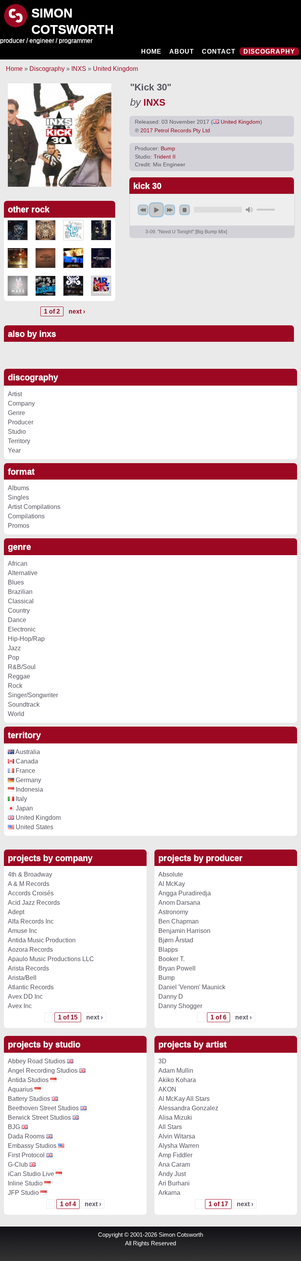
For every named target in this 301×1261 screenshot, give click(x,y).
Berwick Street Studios (39, 1117)
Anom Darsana (179, 902)
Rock (15, 685)
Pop (13, 657)
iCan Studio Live (31, 1174)
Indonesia (28, 789)
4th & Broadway (30, 874)
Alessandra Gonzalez (188, 1108)
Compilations (26, 516)
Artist (15, 394)
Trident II (165, 157)
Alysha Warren (178, 1145)
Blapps (168, 949)
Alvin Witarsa (176, 1136)
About (181, 51)
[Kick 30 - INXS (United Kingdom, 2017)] (59, 135)
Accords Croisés (31, 893)
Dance (17, 620)
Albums (18, 488)
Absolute (170, 874)
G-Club (18, 1164)
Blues (16, 582)
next (169, 209)
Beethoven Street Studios (43, 1108)
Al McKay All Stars (184, 1098)
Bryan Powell (177, 968)
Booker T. (171, 959)
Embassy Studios (32, 1145)
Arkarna (169, 1192)
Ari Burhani (174, 1183)
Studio (17, 431)
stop (184, 209)
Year (14, 450)
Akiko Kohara (177, 1080)
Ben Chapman (178, 921)
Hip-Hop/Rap (26, 638)
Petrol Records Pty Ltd (182, 130)
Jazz (14, 648)
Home (151, 51)
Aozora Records (30, 949)
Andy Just (172, 1174)
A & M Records (28, 883)
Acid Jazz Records (34, 902)
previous (143, 209)
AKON (167, 1089)
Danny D (170, 996)
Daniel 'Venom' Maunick (191, 987)
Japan (23, 808)
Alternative (23, 573)
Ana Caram (174, 1164)
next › (77, 311)
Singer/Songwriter (33, 695)
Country (19, 610)
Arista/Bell (22, 977)
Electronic (22, 629)
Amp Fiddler (175, 1155)
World (16, 714)
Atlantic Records (31, 987)
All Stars (170, 1127)
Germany (27, 780)
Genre (16, 413)
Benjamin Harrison (184, 930)
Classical (21, 601)
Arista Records (28, 968)
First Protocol (26, 1155)
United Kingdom (115, 68)
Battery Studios (29, 1098)
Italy (20, 799)
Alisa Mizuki (175, 1117)
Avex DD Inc (25, 996)
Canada (26, 761)
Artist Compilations (34, 506)
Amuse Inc (22, 930)
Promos (18, 525)
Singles (18, 497)
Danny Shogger (180, 1006)
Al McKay (171, 883)
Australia (27, 752)
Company (21, 403)
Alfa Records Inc (31, 921)
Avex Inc (20, 1006)
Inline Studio (25, 1183)
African (17, 563)
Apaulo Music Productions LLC (51, 959)
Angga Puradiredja (184, 893)
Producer (20, 422)
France (24, 770)
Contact (219, 51)
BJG (14, 1127)
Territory (19, 441)
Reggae (19, 676)
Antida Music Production (42, 940)
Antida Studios (28, 1080)
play (156, 210)
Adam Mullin (175, 1070)
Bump (168, 149)
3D (162, 1061)
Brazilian (20, 591)
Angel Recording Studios (43, 1070)
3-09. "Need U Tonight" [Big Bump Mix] (186, 231)
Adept (16, 912)
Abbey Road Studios (36, 1061)
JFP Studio (23, 1192)
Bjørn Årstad (175, 940)
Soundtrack (24, 704)
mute (249, 210)
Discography (269, 51)
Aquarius (20, 1089)
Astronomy (173, 912)
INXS (78, 68)
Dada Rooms (26, 1136)
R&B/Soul (22, 667)
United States (33, 827)
